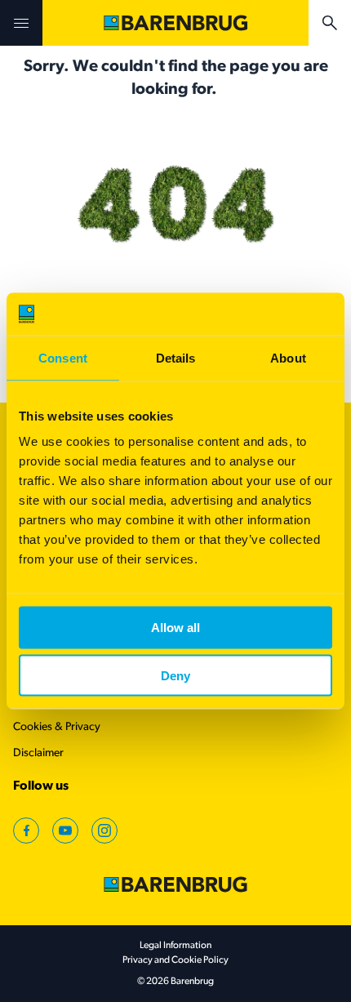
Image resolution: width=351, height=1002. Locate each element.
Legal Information (175, 946)
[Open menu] (21, 23)
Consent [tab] (62, 357)
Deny (175, 676)
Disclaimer (38, 753)
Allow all (175, 628)
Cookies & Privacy (56, 727)
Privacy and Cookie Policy (175, 960)
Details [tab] (176, 357)
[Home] (175, 23)
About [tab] (288, 357)
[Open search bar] (330, 23)
